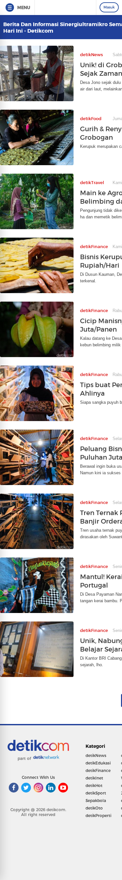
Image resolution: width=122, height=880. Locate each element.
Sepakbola (96, 800)
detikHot (94, 785)
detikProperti (98, 815)
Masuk (109, 7)
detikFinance (98, 770)
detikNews (96, 755)
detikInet (94, 778)
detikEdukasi (98, 763)
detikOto (94, 808)
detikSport (96, 793)
